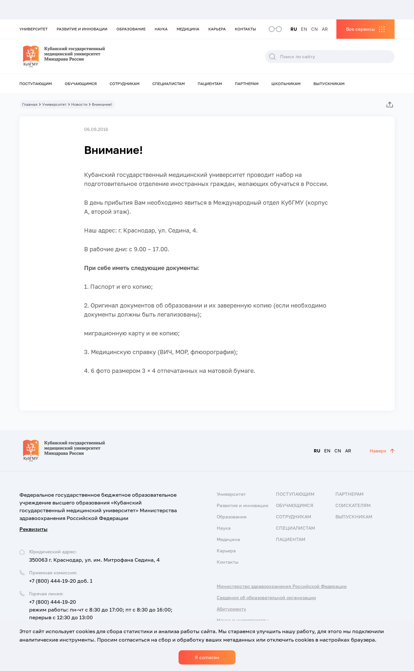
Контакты (245, 29)
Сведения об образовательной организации (266, 597)
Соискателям (353, 505)
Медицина (188, 29)
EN (304, 29)
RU (293, 29)
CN (314, 29)
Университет (33, 29)
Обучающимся (81, 83)
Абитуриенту (231, 608)
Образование (131, 29)
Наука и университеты (242, 620)
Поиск (272, 56)
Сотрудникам (124, 83)
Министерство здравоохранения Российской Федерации (282, 586)
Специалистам (168, 83)
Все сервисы (360, 29)
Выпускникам (328, 83)
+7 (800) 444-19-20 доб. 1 (61, 581)
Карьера (217, 29)
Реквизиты (33, 529)
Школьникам (285, 83)
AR (325, 29)
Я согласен (207, 657)
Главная (30, 104)
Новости (79, 104)
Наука (161, 29)
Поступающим (35, 83)
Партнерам (246, 83)
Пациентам (210, 83)
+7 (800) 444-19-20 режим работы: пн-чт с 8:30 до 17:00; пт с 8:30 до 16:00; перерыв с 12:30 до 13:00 (100, 610)
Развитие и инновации (82, 29)
